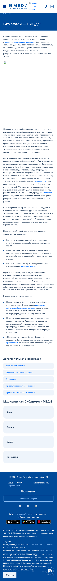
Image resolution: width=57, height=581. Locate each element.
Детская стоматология (15, 366)
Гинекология (11, 379)
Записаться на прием (52, 6)
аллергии (48, 193)
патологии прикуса (28, 266)
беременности (40, 181)
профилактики (12, 343)
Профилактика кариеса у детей (19, 372)
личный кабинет (23, 514)
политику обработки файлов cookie (18, 569)
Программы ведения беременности (20, 386)
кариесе (8, 42)
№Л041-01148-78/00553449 (42, 545)
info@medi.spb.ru (41, 483)
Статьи (8, 13)
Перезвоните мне (15, 486)
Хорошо (10, 575)
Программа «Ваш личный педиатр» (21, 393)
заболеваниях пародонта (24, 42)
